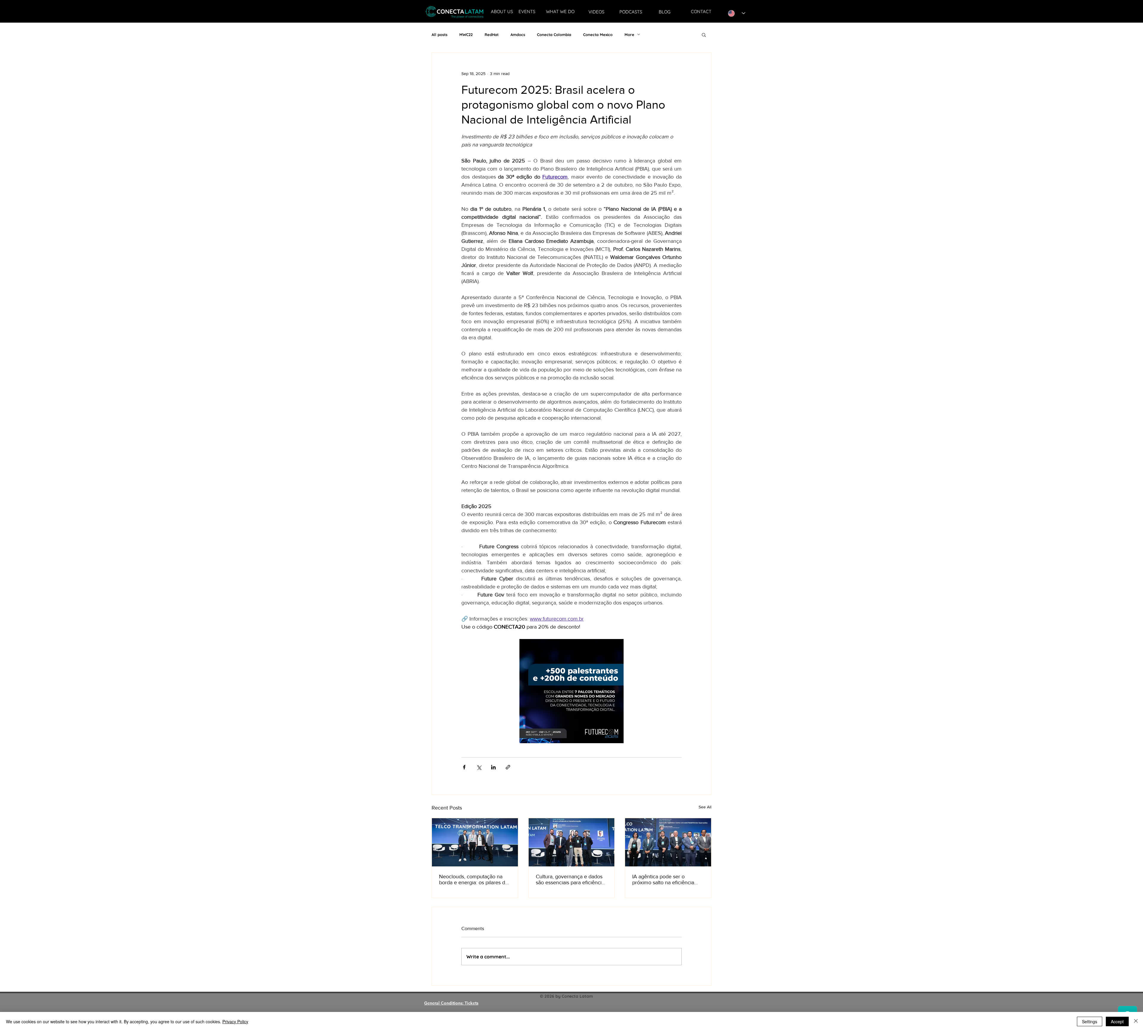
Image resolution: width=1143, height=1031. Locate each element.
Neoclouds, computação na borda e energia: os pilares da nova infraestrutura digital (473, 879)
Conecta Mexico (598, 34)
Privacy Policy (235, 1021)
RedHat (492, 34)
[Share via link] (508, 767)
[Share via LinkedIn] (493, 767)
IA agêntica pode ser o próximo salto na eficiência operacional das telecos (663, 879)
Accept (1117, 1021)
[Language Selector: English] (736, 13)
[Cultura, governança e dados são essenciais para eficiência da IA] (572, 842)
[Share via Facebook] (464, 767)
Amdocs (517, 34)
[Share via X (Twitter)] (479, 767)
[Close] (1135, 1021)
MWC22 (466, 34)
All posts (439, 34)
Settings (1089, 1021)
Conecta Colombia (554, 34)
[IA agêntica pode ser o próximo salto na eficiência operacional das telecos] (668, 842)
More (629, 34)
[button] (704, 34)
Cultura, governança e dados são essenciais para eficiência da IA (570, 879)
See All (705, 807)
